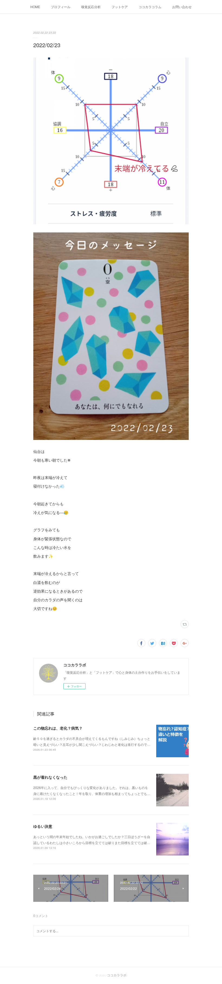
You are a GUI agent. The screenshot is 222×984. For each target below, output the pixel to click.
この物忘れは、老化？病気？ (58, 728)
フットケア (120, 6)
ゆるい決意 (42, 826)
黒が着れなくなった (50, 777)
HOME (35, 6)
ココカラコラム (150, 6)
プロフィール (60, 6)
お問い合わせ (182, 6)
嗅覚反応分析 (91, 6)
